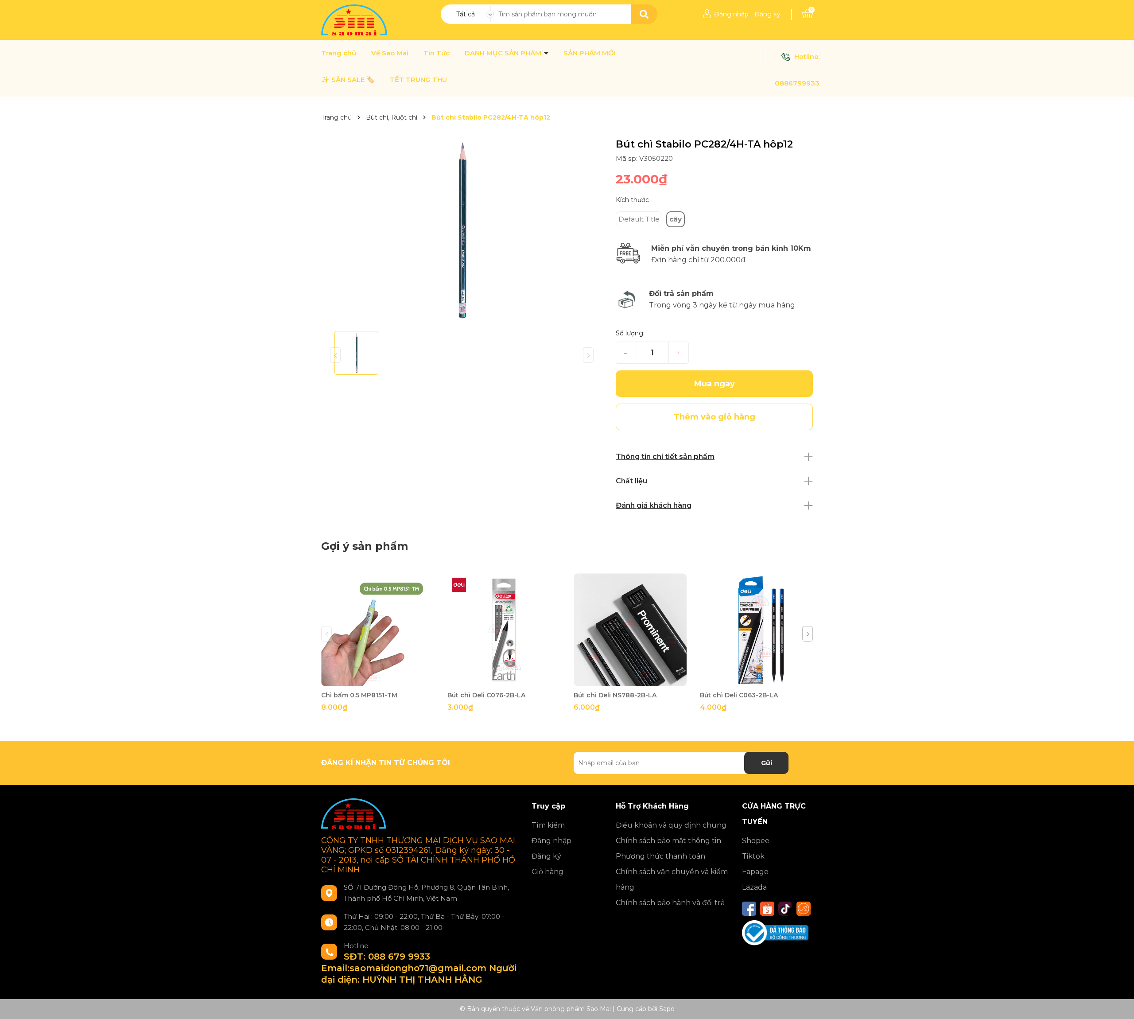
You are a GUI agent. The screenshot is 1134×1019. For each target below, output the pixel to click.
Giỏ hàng (547, 871)
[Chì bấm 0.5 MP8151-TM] (377, 629)
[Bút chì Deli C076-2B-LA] (503, 629)
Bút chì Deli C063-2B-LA (739, 695)
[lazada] (803, 909)
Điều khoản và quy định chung (671, 825)
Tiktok (753, 856)
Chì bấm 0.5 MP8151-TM (359, 695)
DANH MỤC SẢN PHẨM (504, 53)
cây (675, 219)
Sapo (667, 1009)
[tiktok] (785, 909)
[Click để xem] (461, 231)
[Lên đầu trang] (1118, 1003)
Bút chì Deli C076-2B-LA (486, 695)
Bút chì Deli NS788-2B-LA (615, 695)
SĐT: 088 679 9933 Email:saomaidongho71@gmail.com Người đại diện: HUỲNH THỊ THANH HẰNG (419, 968)
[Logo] (355, 19)
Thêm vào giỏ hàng (383, 678)
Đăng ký (767, 14)
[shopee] (767, 909)
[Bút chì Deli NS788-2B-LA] (630, 629)
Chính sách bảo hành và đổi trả (670, 902)
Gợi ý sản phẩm (364, 546)
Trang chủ (338, 53)
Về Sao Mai (389, 53)
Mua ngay (714, 384)
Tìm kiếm (548, 825)
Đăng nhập (731, 14)
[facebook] (749, 909)
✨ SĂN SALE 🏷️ (348, 80)
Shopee (755, 840)
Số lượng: (630, 333)
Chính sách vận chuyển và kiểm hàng (672, 879)
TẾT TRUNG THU (418, 80)
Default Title (639, 219)
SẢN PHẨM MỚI (589, 53)
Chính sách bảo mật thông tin (668, 840)
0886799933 (797, 83)
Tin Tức (436, 53)
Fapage (755, 871)
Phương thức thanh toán (660, 856)
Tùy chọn (504, 678)
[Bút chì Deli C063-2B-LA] (756, 629)
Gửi (766, 763)
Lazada (754, 887)
